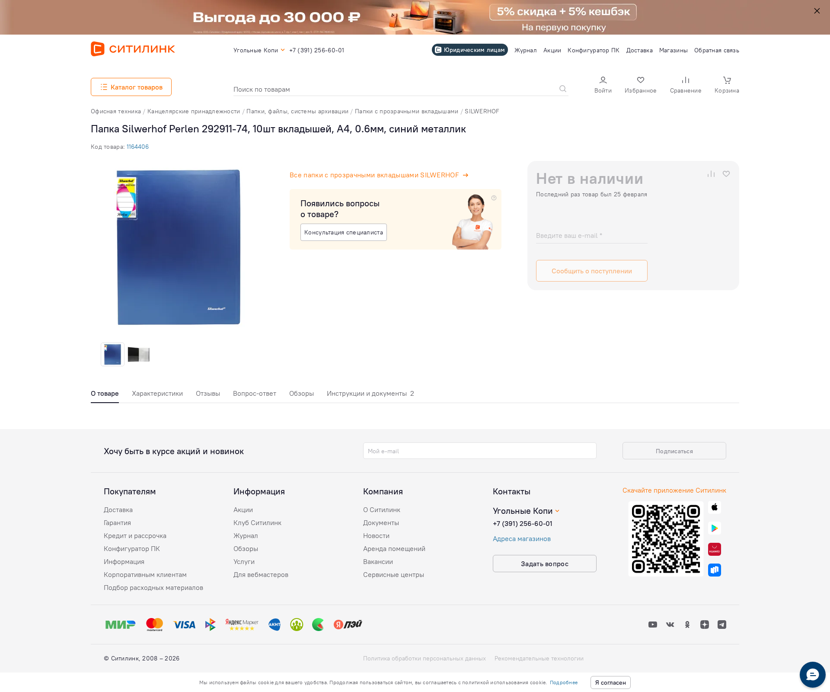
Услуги (244, 561)
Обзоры (301, 393)
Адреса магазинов (522, 538)
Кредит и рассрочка (135, 535)
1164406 (138, 147)
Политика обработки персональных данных (424, 658)
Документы (381, 522)
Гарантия (117, 522)
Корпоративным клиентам (145, 574)
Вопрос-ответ (254, 393)
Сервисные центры (393, 574)
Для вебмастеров (260, 574)
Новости (376, 535)
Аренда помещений (394, 548)
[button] (603, 86)
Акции (243, 509)
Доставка (118, 509)
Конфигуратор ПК (132, 548)
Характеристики (157, 393)
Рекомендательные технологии (539, 658)
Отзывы (208, 393)
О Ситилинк (381, 509)
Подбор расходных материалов (153, 587)
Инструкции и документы (370, 393)
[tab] (105, 395)
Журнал (245, 535)
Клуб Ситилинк (257, 522)
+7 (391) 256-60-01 (522, 523)
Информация (124, 561)
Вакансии (378, 561)
